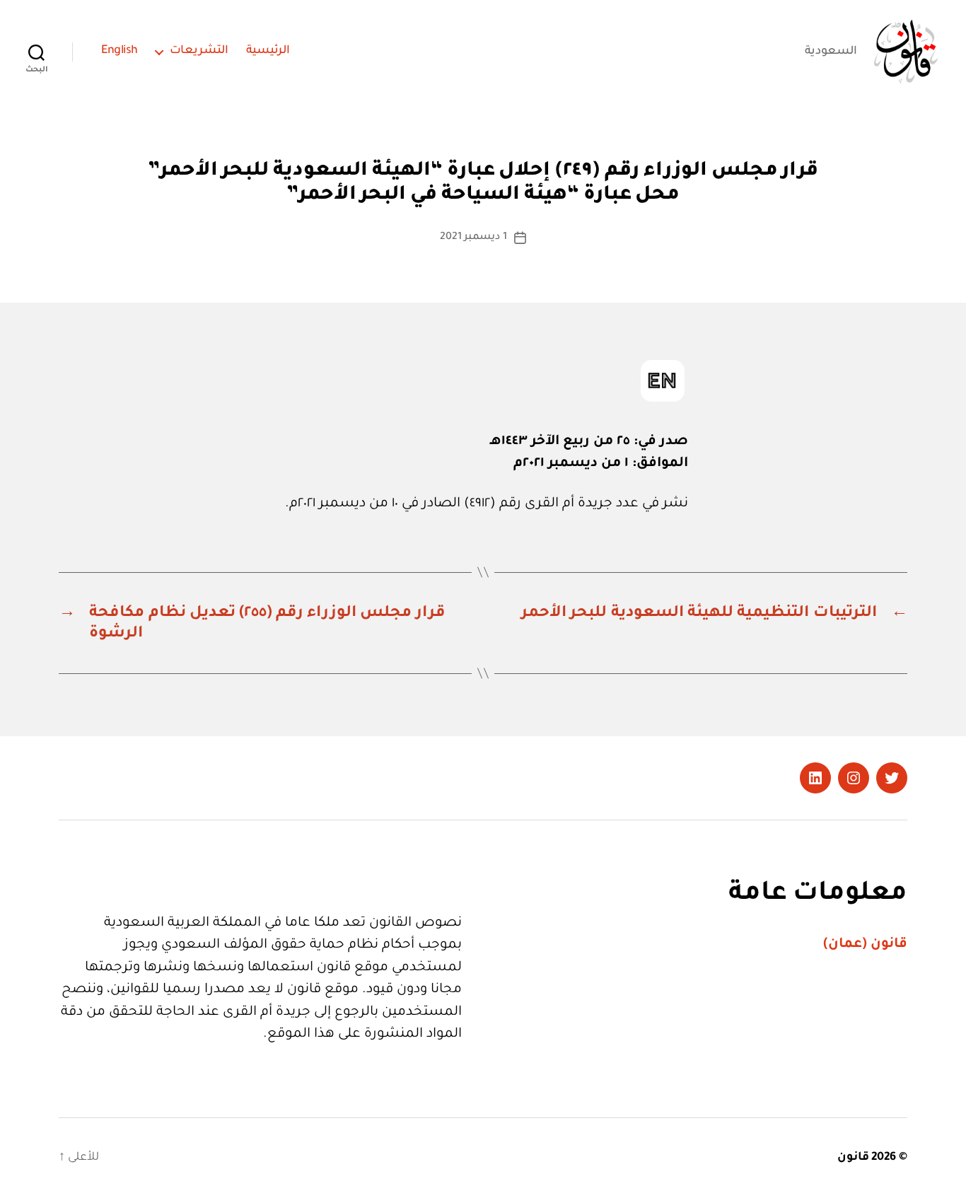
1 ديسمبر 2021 (473, 237)
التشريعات (199, 51)
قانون (853, 1157)
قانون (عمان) (865, 944)
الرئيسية (268, 51)
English (119, 51)
